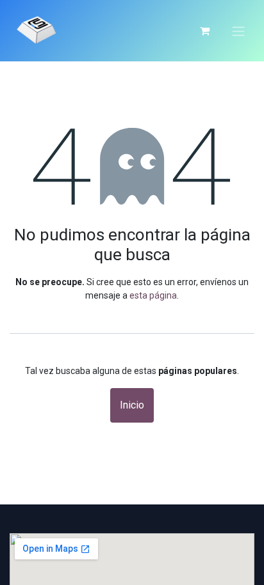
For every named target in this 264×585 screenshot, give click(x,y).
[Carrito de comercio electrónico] (204, 30)
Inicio (132, 405)
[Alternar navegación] (238, 30)
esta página (153, 295)
